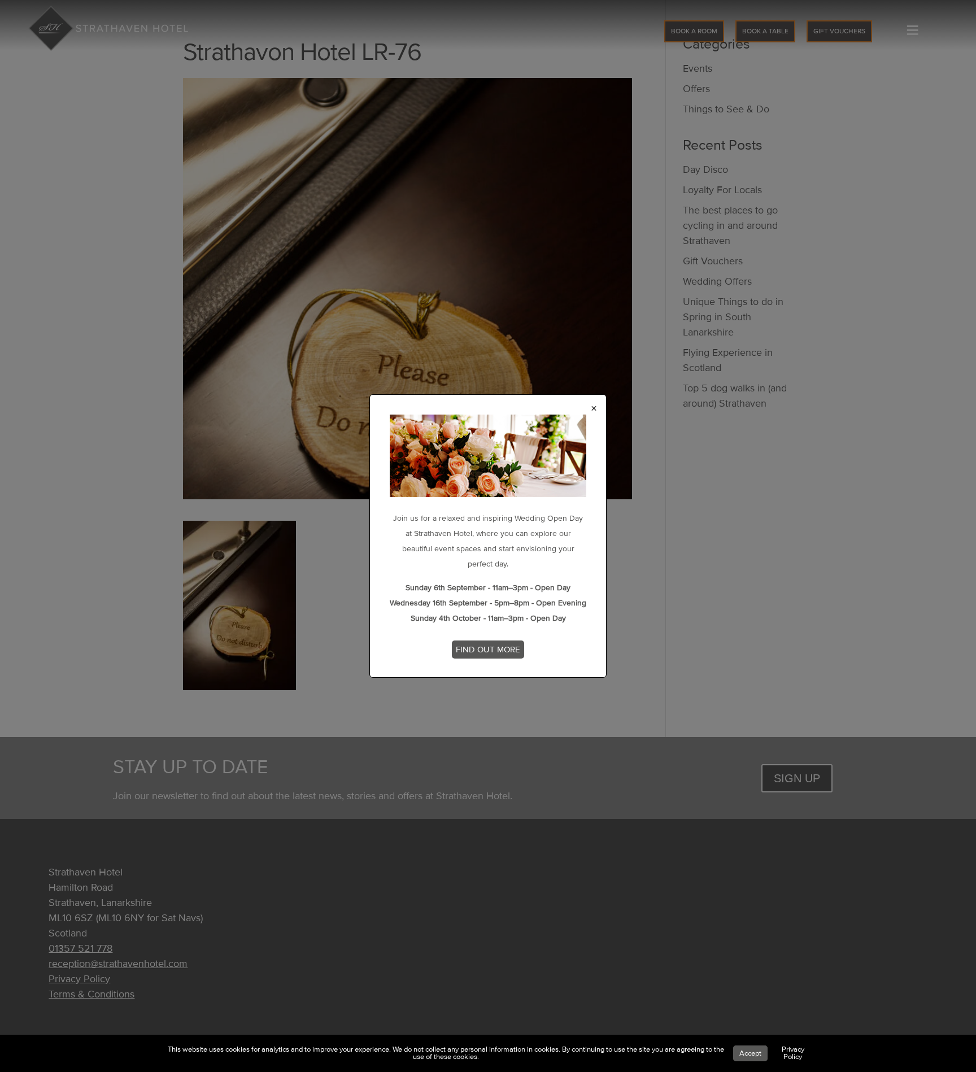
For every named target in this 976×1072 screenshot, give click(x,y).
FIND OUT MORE (488, 649)
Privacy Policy (793, 1053)
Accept (750, 1053)
